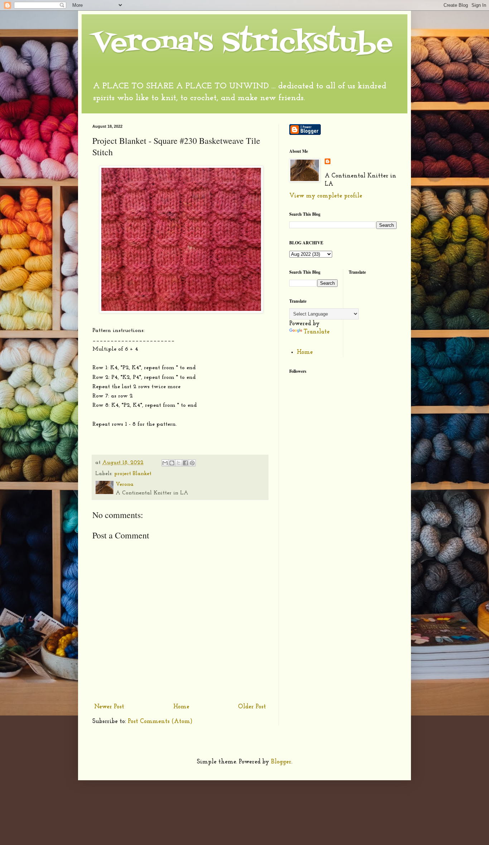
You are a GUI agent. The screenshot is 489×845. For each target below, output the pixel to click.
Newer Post (109, 707)
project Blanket (132, 474)
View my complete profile (325, 196)
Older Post (252, 707)
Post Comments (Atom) (160, 721)
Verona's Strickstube (242, 43)
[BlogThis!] (171, 463)
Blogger (281, 762)
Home (181, 707)
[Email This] (165, 463)
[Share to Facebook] (185, 463)
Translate (317, 332)
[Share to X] (178, 463)
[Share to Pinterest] (192, 463)
